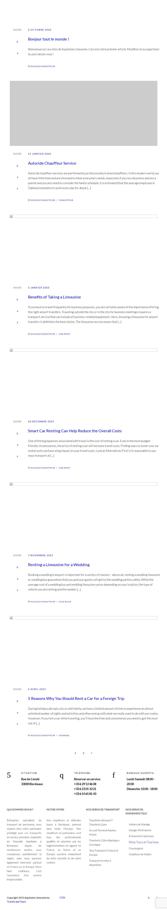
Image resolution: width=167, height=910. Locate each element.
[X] (17, 53)
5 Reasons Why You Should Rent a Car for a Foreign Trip (76, 698)
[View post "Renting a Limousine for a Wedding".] (83, 514)
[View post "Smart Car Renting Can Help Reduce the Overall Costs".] (83, 381)
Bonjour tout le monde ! (48, 39)
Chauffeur (66, 200)
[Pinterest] (17, 189)
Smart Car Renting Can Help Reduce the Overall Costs (75, 430)
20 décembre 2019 (41, 421)
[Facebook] (17, 42)
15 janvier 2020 (39, 153)
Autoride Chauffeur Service (52, 163)
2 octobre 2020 (39, 29)
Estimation (152, 7)
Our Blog (65, 601)
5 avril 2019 (37, 689)
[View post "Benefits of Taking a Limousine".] (83, 247)
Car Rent (64, 334)
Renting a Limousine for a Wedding (59, 564)
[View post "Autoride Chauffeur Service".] (83, 113)
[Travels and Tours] (20, 7)
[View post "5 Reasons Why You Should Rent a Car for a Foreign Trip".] (83, 648)
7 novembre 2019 (40, 555)
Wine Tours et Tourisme (144, 842)
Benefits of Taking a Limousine (54, 296)
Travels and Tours (16, 901)
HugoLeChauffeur (43, 66)
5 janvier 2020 (39, 287)
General (64, 735)
